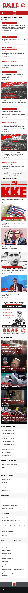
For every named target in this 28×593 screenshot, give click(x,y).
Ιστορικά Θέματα (6, 566)
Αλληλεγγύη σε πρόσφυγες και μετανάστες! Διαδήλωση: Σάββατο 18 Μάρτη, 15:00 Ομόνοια (13, 165)
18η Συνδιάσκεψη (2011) (8, 447)
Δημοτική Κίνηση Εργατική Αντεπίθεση (11, 520)
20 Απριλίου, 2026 (6, 405)
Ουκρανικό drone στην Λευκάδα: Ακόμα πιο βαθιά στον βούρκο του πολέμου (14, 386)
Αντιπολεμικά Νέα (6, 344)
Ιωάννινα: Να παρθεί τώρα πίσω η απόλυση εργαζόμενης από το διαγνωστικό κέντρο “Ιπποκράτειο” (12, 76)
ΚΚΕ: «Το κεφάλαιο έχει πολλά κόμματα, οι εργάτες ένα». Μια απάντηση (12, 200)
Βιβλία (3, 467)
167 (22, 173)
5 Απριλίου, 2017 (6, 56)
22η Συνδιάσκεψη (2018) (8, 436)
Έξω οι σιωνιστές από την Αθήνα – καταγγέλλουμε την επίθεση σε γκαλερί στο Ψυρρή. (13, 402)
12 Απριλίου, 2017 (6, 32)
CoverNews (20, 589)
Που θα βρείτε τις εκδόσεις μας (9, 464)
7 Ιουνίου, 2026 (5, 297)
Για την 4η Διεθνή (6, 452)
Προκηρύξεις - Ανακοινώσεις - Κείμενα (10, 23)
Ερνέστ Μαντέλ (6, 490)
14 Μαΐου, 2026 (5, 388)
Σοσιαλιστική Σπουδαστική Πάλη (10, 505)
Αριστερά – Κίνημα (6, 553)
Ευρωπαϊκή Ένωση (7, 550)
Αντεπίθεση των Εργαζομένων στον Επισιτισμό (13, 525)
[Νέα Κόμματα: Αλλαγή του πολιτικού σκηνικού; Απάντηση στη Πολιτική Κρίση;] (14, 236)
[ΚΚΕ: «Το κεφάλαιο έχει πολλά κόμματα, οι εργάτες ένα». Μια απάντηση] (14, 189)
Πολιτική (4, 485)
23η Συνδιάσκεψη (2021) (8, 433)
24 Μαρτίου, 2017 (6, 67)
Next (17, 175)
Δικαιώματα (5, 561)
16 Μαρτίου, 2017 (6, 168)
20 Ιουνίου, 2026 (6, 250)
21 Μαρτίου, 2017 (6, 104)
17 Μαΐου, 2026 (5, 371)
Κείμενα (4, 196)
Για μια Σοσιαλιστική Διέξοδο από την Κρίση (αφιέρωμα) (12, 574)
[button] (2, 13)
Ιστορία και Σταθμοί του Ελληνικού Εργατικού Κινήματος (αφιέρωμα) (13, 570)
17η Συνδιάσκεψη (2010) (8, 449)
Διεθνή (4, 564)
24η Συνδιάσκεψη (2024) (8, 430)
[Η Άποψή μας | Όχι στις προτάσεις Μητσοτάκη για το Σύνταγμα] (14, 283)
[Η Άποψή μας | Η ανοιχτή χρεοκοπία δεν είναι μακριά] (14, 213)
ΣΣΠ (3, 528)
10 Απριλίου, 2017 (6, 42)
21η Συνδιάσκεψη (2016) (8, 438)
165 (18, 173)
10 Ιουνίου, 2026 (6, 273)
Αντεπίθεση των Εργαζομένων (9, 500)
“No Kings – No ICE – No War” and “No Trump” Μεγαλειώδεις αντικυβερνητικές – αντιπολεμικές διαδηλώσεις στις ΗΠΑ (13, 418)
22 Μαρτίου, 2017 (6, 79)
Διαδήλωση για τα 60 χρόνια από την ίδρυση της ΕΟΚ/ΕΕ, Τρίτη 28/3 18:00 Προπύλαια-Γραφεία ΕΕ (14, 101)
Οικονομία (4, 482)
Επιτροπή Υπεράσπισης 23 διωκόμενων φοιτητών (12, 534)
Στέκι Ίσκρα (5, 517)
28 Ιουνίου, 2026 (6, 226)
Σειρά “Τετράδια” (6, 470)
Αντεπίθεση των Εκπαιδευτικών (9, 47)
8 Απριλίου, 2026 (6, 422)
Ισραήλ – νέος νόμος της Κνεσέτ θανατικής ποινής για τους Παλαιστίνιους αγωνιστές (13, 369)
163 (13, 173)
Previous (5, 173)
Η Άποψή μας (17, 217)
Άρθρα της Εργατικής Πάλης (8, 217)
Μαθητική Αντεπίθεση (7, 508)
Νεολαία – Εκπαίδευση (7, 558)
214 (14, 175)
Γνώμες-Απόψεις (6, 479)
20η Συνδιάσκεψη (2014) (8, 441)
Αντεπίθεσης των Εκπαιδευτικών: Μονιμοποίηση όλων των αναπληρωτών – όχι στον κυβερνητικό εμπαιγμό (13, 53)
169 (9, 175)
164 (15, 173)
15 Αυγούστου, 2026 (6, 202)
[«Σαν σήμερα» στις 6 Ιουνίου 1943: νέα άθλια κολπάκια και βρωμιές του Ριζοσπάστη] (14, 260)
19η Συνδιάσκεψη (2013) (8, 444)
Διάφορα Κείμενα (6, 455)
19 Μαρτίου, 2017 (6, 131)
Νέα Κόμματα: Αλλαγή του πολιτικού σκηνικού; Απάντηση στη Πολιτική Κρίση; (14, 247)
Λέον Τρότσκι (5, 487)
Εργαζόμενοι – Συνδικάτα (8, 556)
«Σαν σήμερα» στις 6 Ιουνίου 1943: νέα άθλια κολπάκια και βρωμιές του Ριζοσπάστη (13, 271)
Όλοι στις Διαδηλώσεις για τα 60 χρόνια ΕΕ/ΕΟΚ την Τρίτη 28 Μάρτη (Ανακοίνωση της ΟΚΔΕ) (13, 64)
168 (25, 173)
